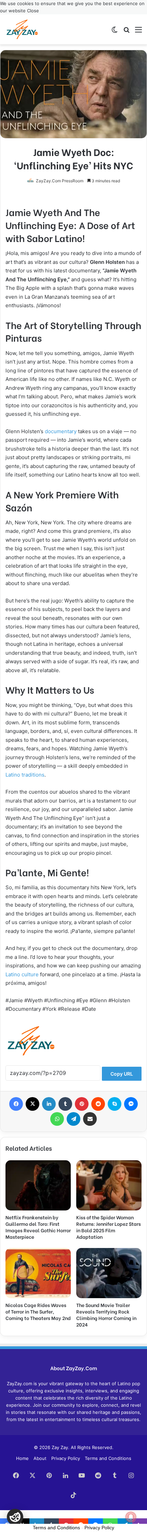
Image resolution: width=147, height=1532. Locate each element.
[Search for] (126, 32)
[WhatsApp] (57, 1119)
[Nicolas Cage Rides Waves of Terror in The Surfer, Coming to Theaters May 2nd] (38, 1273)
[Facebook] (16, 1104)
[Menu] (138, 32)
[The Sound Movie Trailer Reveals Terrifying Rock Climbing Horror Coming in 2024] (109, 1273)
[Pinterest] (82, 1104)
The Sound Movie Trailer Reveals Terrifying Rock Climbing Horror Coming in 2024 (106, 1314)
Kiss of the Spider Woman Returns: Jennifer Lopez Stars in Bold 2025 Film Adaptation (108, 1227)
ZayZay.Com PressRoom (59, 180)
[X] (32, 1104)
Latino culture (22, 974)
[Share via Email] (90, 1119)
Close (33, 10)
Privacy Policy (65, 1458)
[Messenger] (131, 1104)
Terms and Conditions (108, 1458)
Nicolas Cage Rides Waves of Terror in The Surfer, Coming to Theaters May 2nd (38, 1311)
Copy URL (121, 1074)
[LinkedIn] (49, 1104)
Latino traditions (24, 774)
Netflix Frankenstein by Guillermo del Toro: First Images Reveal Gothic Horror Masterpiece (38, 1227)
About (40, 1458)
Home (22, 1458)
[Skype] (114, 1104)
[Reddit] (98, 1104)
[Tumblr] (65, 1104)
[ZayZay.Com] (22, 29)
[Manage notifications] (130, 1517)
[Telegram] (73, 1119)
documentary (61, 431)
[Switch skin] (114, 32)
